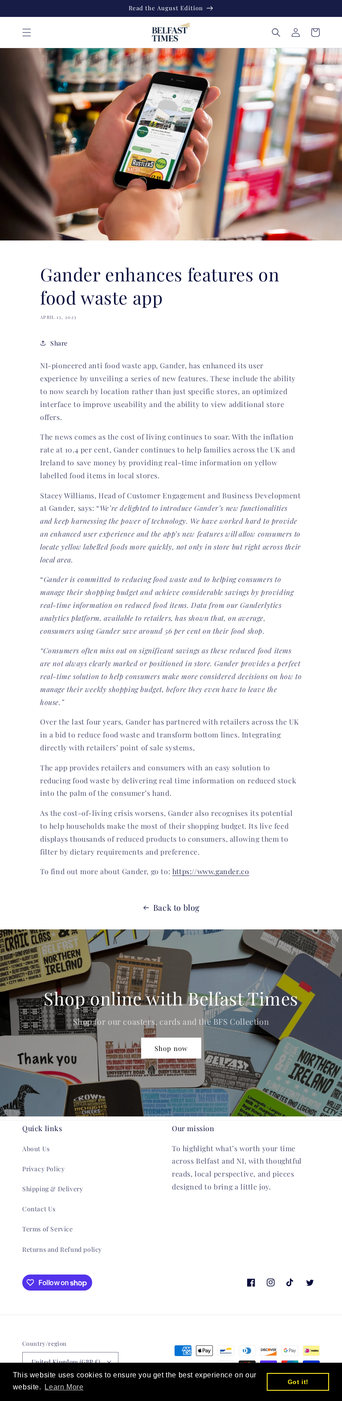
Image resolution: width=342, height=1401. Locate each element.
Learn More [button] (64, 1387)
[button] (27, 32)
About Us (36, 1148)
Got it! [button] (298, 1381)
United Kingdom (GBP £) (66, 1361)
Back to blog (176, 907)
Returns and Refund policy (62, 1249)
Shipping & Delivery (52, 1189)
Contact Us (39, 1209)
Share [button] (59, 343)
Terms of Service (47, 1229)
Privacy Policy (43, 1169)
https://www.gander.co (210, 871)
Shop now (171, 1048)
